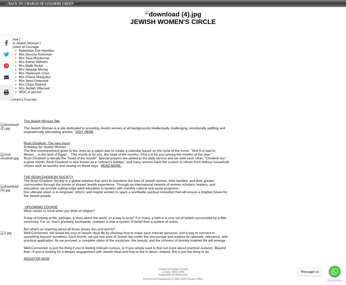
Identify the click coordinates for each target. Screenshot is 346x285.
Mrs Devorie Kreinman (35, 54)
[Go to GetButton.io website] (334, 280)
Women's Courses (23, 99)
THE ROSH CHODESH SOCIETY (48, 177)
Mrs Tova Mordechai (34, 58)
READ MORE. (111, 166)
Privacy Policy (195, 278)
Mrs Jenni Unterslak (33, 80)
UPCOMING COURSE (41, 207)
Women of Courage (24, 47)
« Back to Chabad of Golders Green (40, 3)
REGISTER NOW (36, 259)
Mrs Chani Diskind (32, 84)
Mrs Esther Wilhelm (33, 62)
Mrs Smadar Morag (33, 69)
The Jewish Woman (24, 43)
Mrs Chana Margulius (35, 77)
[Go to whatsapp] (335, 271)
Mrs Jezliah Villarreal (34, 88)
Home (13, 39)
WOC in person (30, 92)
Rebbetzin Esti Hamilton (36, 50)
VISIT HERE (84, 132)
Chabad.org (164, 278)
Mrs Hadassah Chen (34, 73)
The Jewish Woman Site (42, 121)
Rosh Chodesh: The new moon (47, 143)
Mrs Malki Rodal (31, 65)
